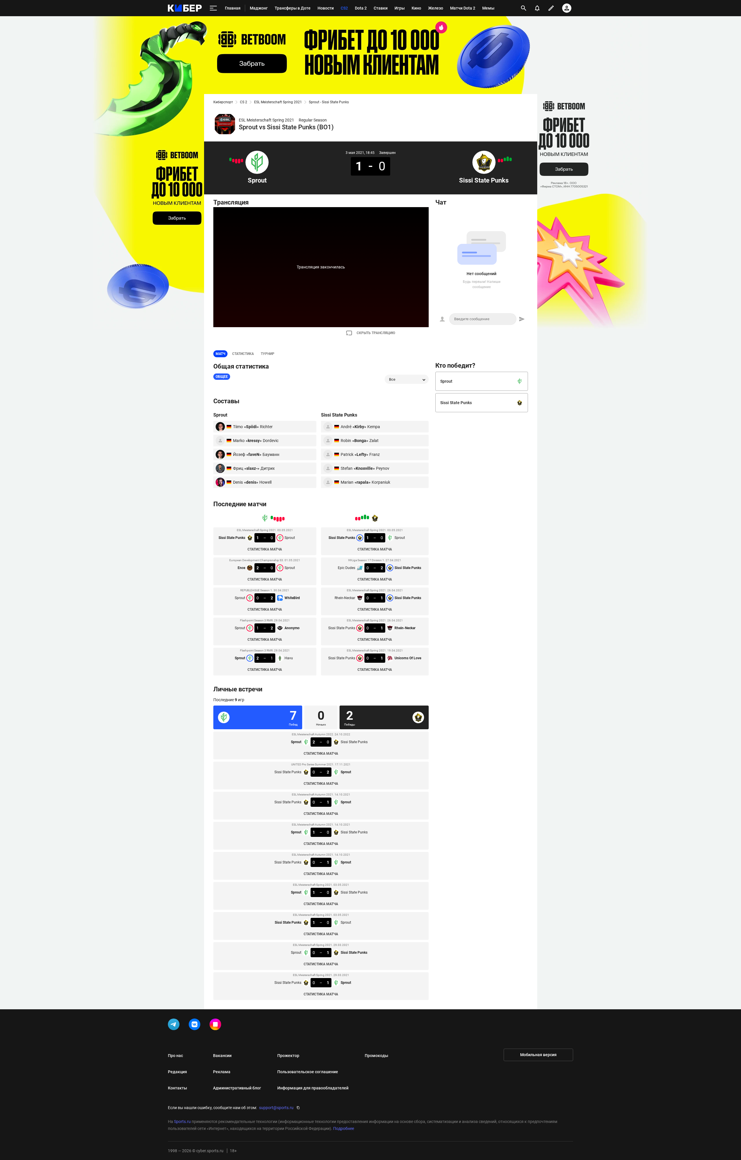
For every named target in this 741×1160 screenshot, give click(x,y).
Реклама (221, 1071)
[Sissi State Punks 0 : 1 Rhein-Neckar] (502, 160)
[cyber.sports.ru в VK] (196, 1025)
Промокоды (376, 1055)
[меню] (213, 8)
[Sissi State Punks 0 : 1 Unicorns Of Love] (499, 160)
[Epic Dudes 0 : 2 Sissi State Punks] (508, 158)
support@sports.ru (276, 1107)
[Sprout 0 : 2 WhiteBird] (236, 161)
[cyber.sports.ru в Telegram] (175, 1025)
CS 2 (243, 102)
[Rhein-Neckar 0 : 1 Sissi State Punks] (505, 159)
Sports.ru (182, 1121)
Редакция (177, 1071)
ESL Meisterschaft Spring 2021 (278, 102)
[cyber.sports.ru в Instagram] (216, 1025)
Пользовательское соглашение (307, 1071)
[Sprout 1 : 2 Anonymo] (233, 160)
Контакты (177, 1088)
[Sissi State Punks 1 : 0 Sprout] (242, 160)
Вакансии (222, 1055)
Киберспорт (223, 102)
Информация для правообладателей (313, 1088)
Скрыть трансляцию (376, 333)
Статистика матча (264, 549)
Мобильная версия (538, 1054)
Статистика (243, 354)
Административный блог (237, 1088)
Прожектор (288, 1055)
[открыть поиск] (523, 8)
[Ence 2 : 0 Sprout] (239, 161)
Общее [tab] (222, 377)
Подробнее (343, 1128)
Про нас (175, 1055)
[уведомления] (537, 8)
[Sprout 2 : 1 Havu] (230, 159)
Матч (220, 354)
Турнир (267, 354)
